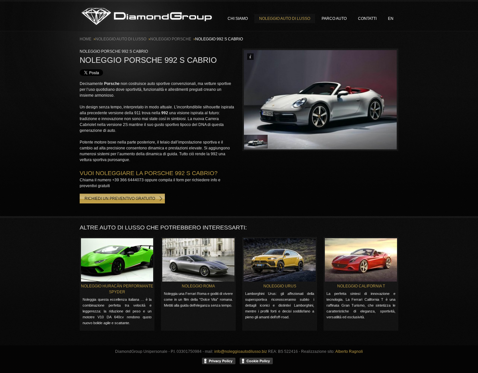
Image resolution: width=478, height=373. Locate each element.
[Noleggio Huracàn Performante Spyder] (117, 260)
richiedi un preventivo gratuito (120, 198)
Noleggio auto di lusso (147, 16)
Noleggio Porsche (170, 39)
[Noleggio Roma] (198, 260)
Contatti (367, 18)
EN (390, 18)
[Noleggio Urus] (280, 260)
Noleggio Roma (198, 286)
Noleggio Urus (279, 286)
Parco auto (334, 18)
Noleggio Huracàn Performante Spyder (117, 289)
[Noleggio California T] (361, 260)
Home (85, 39)
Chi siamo (238, 18)
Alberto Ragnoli (349, 351)
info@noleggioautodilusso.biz (240, 351)
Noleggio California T (361, 286)
